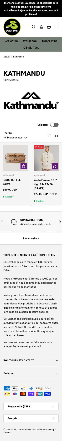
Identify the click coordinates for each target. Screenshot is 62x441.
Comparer (43, 124)
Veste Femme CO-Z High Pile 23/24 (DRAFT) (45, 184)
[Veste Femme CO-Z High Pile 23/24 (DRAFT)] (46, 158)
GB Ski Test (31, 47)
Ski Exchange (17, 429)
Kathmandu (18, 56)
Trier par (7, 132)
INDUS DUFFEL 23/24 (12, 182)
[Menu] (56, 27)
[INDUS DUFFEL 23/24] (15, 158)
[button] (49, 27)
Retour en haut (31, 238)
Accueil (6, 56)
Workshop (30, 40)
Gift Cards (11, 40)
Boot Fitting (50, 40)
